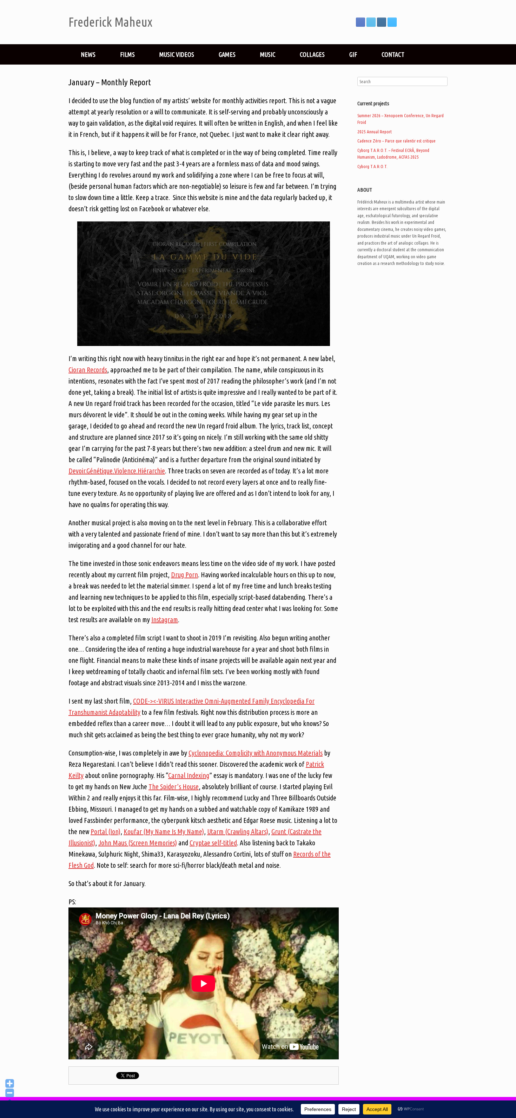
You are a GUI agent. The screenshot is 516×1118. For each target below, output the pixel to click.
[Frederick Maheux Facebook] (360, 22)
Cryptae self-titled (213, 843)
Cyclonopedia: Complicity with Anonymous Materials (255, 753)
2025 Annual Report (374, 131)
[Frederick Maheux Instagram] (381, 22)
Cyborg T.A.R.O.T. (372, 166)
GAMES (227, 54)
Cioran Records (87, 370)
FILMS (127, 54)
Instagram (164, 619)
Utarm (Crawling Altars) (237, 831)
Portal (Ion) (105, 831)
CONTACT (393, 54)
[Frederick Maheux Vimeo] (392, 22)
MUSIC (267, 54)
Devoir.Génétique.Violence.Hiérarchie (116, 471)
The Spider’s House (173, 787)
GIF (353, 54)
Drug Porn (184, 575)
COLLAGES (312, 54)
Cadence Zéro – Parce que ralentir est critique (396, 140)
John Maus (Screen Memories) (137, 843)
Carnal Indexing (188, 775)
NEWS (88, 54)
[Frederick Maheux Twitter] (371, 22)
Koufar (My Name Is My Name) (164, 831)
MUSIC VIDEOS (176, 54)
